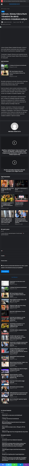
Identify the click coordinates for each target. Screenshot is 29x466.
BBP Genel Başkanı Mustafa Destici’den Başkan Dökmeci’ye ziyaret (17, 73)
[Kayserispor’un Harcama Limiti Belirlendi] (5, 283)
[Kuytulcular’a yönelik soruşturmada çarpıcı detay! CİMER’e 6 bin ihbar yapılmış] (21, 213)
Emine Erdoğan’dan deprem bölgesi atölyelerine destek (18, 369)
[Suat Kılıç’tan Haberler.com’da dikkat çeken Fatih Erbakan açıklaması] (5, 319)
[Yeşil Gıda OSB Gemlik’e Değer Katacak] (5, 382)
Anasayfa (4, 8)
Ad (2, 250)
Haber (8, 8)
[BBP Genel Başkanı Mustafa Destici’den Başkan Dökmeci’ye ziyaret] (4, 72)
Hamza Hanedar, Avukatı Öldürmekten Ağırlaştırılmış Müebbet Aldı (16, 376)
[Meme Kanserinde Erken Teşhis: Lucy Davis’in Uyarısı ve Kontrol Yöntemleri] (5, 364)
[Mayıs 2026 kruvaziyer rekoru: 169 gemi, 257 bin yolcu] (5, 301)
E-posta (3, 255)
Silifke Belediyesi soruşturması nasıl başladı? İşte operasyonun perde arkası (18, 394)
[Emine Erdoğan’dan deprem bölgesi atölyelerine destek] (5, 370)
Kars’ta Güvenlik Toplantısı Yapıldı (18, 399)
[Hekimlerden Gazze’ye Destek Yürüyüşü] (5, 358)
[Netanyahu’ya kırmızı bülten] (5, 388)
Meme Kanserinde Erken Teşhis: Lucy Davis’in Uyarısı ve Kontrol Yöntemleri (19, 364)
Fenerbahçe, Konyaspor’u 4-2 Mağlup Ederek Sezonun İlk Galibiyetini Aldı (7, 204)
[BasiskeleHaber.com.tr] (14, 4)
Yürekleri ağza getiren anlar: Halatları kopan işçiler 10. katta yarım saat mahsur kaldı (6, 220)
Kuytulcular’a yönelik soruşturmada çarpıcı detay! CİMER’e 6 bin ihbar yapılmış (21, 220)
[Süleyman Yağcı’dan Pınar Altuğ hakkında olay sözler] (7, 183)
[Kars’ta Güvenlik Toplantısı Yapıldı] (5, 400)
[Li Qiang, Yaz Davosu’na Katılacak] (4, 66)
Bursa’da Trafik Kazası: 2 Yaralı (21, 189)
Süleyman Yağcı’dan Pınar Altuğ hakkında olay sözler (7, 190)
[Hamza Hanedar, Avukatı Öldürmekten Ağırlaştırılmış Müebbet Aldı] (5, 376)
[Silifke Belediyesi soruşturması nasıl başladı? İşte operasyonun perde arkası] (5, 394)
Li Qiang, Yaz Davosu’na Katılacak (18, 65)
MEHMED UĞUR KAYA (7, 22)
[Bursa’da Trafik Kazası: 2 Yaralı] (21, 183)
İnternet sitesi (4, 260)
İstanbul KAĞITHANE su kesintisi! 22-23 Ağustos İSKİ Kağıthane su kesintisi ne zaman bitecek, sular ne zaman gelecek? (18, 351)
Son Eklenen (15, 277)
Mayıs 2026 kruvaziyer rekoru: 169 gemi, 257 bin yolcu (18, 300)
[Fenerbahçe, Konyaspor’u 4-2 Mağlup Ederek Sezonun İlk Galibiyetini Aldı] (7, 198)
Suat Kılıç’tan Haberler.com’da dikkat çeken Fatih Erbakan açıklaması (17, 319)
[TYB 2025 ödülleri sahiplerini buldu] (21, 198)
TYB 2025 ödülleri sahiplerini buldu (19, 203)
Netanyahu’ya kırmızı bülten (17, 387)
